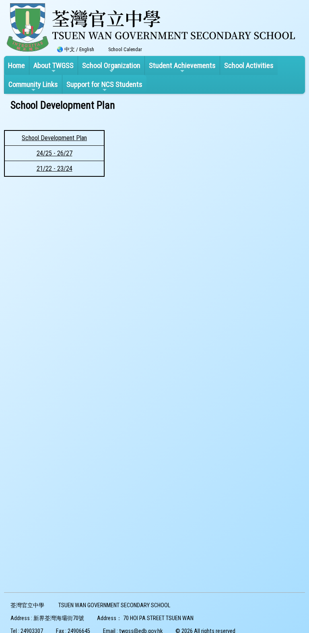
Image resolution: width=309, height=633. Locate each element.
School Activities (249, 65)
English (86, 49)
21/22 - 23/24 (54, 168)
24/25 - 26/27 (54, 153)
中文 (69, 49)
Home (16, 65)
